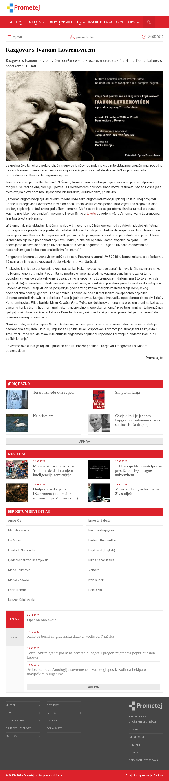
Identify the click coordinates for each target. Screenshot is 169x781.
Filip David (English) (101, 550)
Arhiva (84, 441)
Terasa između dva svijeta (53, 392)
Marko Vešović (18, 580)
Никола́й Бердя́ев (101, 530)
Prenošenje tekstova (143, 760)
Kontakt (134, 745)
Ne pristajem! (44, 416)
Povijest (92, 22)
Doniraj (134, 752)
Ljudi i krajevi (35, 22)
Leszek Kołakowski (21, 600)
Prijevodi (120, 22)
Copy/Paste (135, 22)
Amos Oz (14, 520)
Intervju (106, 22)
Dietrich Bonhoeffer (102, 540)
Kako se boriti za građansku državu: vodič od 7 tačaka (70, 636)
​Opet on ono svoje (41, 620)
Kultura (79, 22)
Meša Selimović (19, 570)
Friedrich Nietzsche (21, 550)
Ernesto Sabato (99, 520)
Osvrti (20, 22)
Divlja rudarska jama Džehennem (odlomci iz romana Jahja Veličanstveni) (55, 493)
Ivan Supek (96, 580)
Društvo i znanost (59, 22)
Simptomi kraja (127, 392)
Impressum (136, 737)
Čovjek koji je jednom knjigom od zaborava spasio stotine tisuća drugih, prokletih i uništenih (137, 422)
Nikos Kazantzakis (101, 560)
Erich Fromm (17, 590)
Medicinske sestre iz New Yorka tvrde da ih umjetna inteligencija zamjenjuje (54, 470)
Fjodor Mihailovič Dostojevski (28, 560)
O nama (133, 729)
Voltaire (93, 570)
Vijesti (17, 37)
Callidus (158, 775)
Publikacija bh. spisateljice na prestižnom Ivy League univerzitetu (139, 470)
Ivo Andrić (15, 540)
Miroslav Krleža (18, 530)
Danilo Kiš (95, 590)
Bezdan (14, 619)
